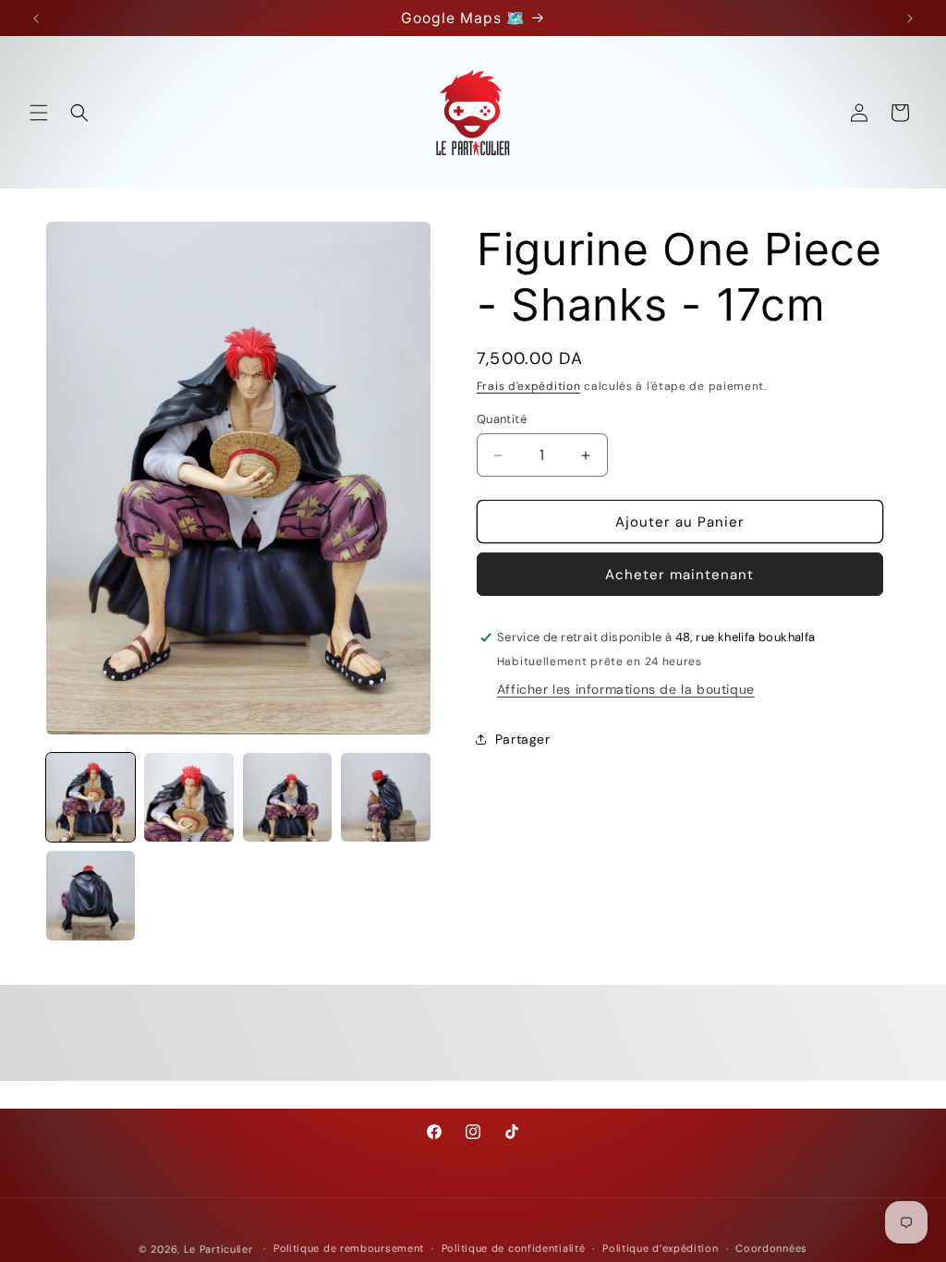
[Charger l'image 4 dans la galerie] (385, 797)
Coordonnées (771, 1248)
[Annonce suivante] (910, 18)
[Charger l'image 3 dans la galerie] (287, 797)
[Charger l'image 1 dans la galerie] (90, 797)
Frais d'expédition (529, 386)
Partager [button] (523, 739)
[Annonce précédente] (36, 18)
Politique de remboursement (348, 1248)
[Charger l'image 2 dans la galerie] (188, 797)
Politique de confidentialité (514, 1248)
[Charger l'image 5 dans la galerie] (90, 895)
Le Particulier (218, 1249)
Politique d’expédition (660, 1248)
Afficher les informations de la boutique (626, 689)
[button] (38, 112)
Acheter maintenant (679, 574)
